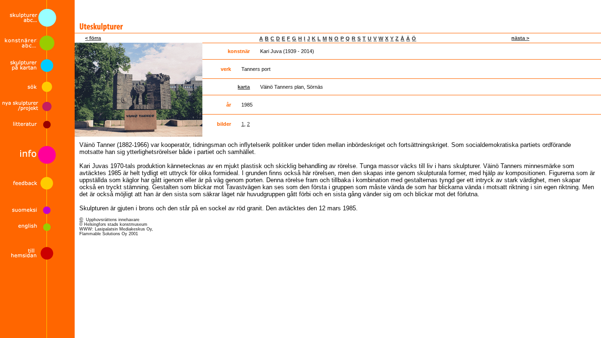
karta (244, 87)
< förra (93, 38)
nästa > (520, 38)
